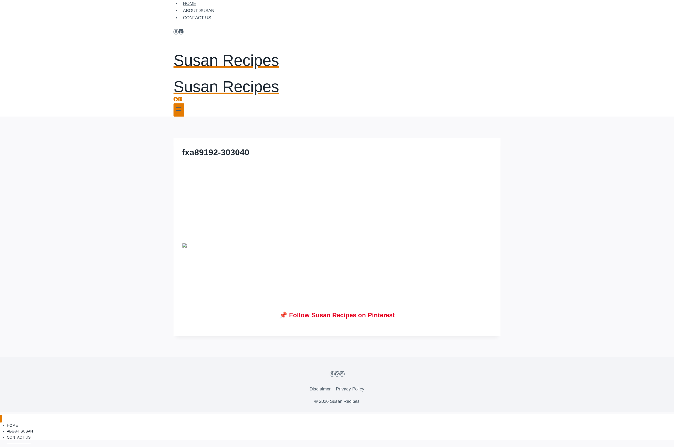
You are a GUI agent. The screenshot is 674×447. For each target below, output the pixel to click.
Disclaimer (320, 388)
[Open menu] (179, 110)
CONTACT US (197, 17)
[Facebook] (176, 31)
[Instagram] (342, 374)
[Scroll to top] (660, 439)
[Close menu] (1, 419)
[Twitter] (337, 374)
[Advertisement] (337, 204)
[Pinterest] (181, 31)
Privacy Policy (350, 388)
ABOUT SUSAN (198, 10)
